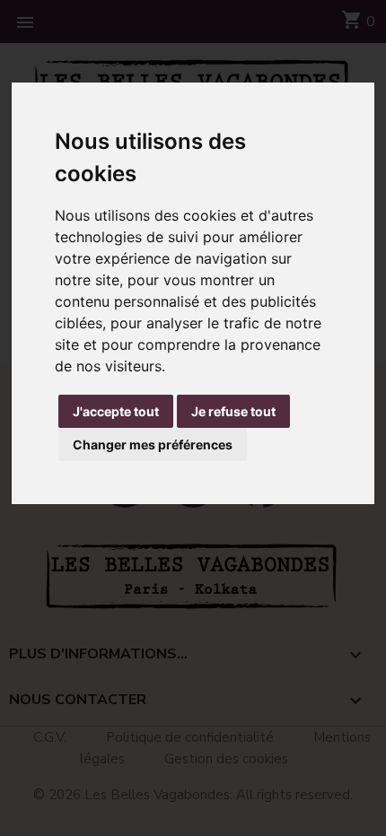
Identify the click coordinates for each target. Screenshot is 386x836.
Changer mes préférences (152, 444)
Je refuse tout (233, 411)
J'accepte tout (116, 411)
